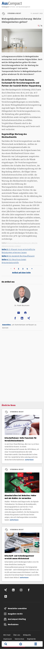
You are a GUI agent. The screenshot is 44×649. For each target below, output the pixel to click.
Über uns (16, 635)
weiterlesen (29, 460)
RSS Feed (6, 635)
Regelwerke (31, 639)
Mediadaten (13, 624)
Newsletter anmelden (17, 608)
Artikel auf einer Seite (21, 273)
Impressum (7, 639)
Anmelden (6, 325)
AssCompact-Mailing (17, 619)
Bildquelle (27, 635)
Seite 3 (18, 256)
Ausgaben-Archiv (15, 614)
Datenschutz (19, 639)
